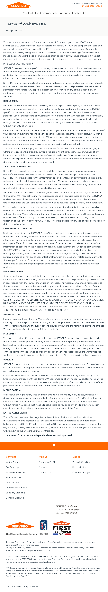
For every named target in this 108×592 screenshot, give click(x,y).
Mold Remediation (15, 472)
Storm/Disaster (14, 477)
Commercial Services (16, 487)
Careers (43, 467)
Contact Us (79, 13)
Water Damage (14, 462)
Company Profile (47, 462)
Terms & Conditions (82, 462)
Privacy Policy (79, 467)
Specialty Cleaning (15, 492)
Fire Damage (12, 467)
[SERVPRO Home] (19, 5)
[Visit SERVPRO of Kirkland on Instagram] (54, 445)
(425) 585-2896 (92, 5)
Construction (12, 482)
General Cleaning (15, 497)
